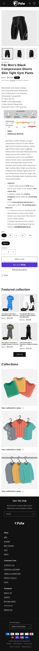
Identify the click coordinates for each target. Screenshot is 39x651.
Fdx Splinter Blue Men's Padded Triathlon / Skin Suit (10, 314)
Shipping (12, 80)
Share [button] (6, 275)
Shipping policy (26, 646)
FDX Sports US (18, 641)
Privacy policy (28, 643)
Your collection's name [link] (12, 408)
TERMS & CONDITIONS (12, 574)
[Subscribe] (32, 514)
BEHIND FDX (8, 610)
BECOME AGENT (10, 601)
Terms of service (15, 646)
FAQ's (6, 582)
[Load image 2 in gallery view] (19, 53)
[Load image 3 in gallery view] (31, 53)
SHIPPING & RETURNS (12, 569)
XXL (31, 235)
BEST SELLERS (9, 546)
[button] (4, 3)
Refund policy (17, 643)
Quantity (4, 248)
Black (6, 243)
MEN (5, 537)
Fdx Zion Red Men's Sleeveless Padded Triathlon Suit (28, 344)
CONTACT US (9, 565)
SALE (5, 550)
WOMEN (7, 541)
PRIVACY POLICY (10, 578)
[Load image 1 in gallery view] (7, 53)
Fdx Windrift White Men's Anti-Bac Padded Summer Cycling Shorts (28, 315)
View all (19, 354)
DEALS (6, 554)
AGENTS (7, 597)
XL (23, 235)
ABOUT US (8, 593)
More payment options (19, 269)
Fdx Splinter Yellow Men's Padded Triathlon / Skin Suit (10, 343)
